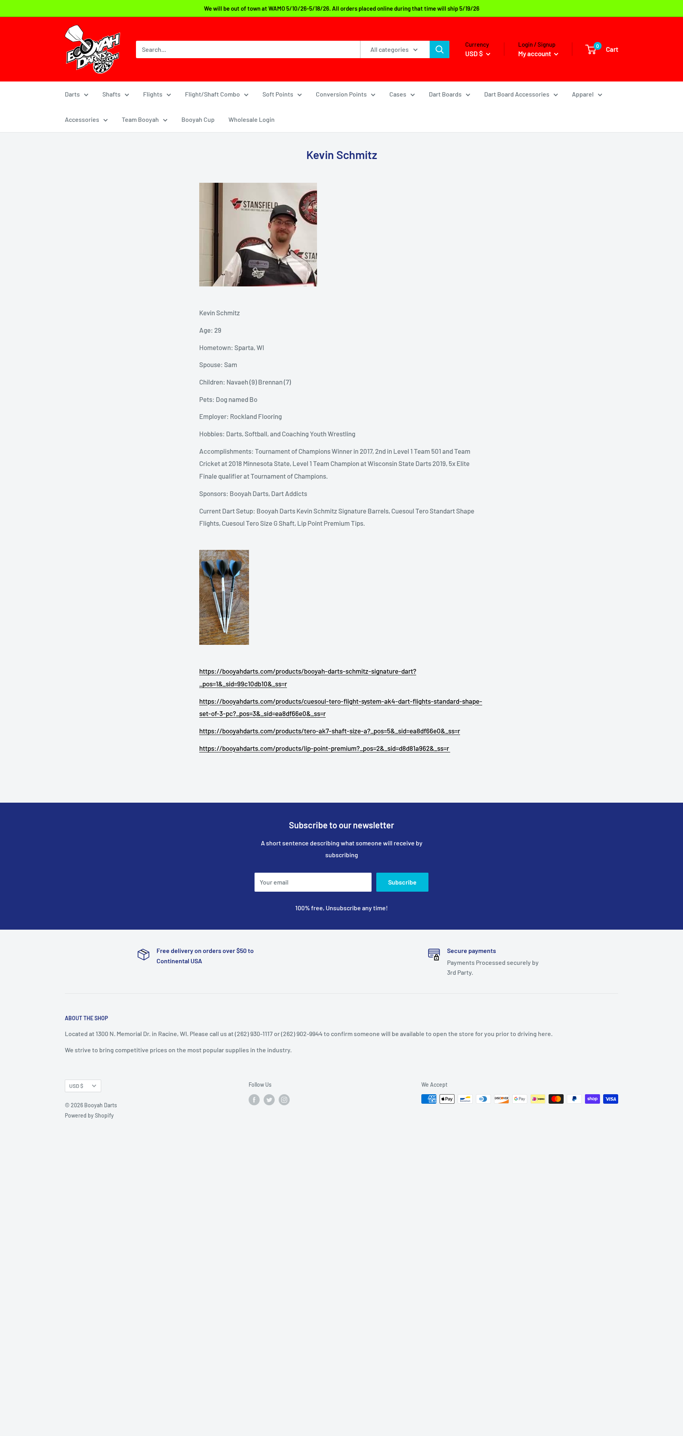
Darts (72, 94)
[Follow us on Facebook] (254, 1099)
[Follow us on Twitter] (269, 1099)
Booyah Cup (198, 119)
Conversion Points (341, 94)
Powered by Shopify (89, 1115)
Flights (152, 94)
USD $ (76, 1085)
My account (535, 53)
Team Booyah (140, 119)
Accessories (82, 119)
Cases (397, 94)
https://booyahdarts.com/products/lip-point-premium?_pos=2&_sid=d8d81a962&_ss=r (324, 748)
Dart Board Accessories (516, 94)
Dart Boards (445, 94)
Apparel (583, 94)
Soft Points (277, 94)
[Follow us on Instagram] (284, 1099)
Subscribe (402, 882)
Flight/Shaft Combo (212, 94)
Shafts (111, 94)
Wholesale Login (251, 119)
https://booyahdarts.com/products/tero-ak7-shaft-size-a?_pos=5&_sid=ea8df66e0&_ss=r (329, 731)
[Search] (439, 49)
